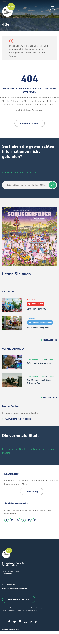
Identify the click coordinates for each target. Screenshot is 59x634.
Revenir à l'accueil (29, 123)
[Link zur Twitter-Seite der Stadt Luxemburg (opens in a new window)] (12, 520)
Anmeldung (32, 491)
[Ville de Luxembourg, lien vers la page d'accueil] (8, 16)
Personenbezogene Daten (27, 610)
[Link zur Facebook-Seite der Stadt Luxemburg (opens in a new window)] (6, 520)
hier (8, 101)
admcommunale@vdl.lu (17, 588)
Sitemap (39, 608)
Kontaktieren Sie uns (18, 599)
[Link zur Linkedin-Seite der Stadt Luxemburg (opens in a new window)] (29, 520)
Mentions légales (8, 610)
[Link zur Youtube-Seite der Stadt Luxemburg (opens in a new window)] (23, 520)
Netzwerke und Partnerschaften (22, 608)
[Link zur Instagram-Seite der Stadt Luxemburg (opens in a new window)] (18, 520)
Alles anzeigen (50, 340)
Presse (4, 608)
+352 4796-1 (11, 584)
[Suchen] (52, 185)
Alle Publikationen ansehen (18, 419)
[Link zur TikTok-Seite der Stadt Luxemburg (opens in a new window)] (35, 520)
